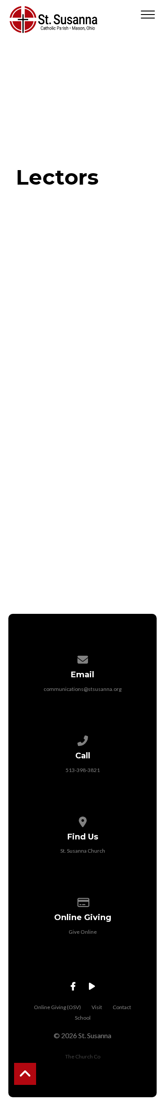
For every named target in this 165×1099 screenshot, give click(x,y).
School (83, 1017)
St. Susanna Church (82, 850)
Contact (122, 1007)
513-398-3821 (83, 770)
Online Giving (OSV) (57, 1007)
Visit (97, 1007)
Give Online (83, 931)
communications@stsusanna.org (82, 689)
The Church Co (82, 1056)
